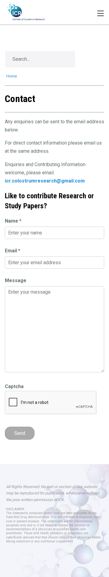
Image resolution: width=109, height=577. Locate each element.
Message (15, 280)
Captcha (14, 386)
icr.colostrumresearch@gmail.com (45, 181)
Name (13, 221)
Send (19, 433)
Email (12, 251)
